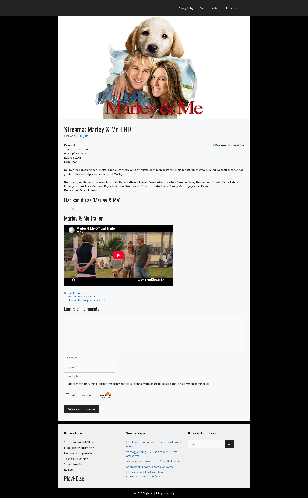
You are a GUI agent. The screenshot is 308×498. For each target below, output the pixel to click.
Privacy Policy (186, 8)
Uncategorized (76, 292)
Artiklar (216, 8)
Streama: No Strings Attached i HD (86, 300)
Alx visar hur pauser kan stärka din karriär (153, 461)
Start (202, 8)
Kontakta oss (233, 8)
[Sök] (229, 444)
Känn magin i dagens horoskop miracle (151, 467)
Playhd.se (148, 493)
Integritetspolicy (165, 493)
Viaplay (69, 208)
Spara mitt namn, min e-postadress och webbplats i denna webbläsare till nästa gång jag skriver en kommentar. (139, 384)
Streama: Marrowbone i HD (82, 296)
